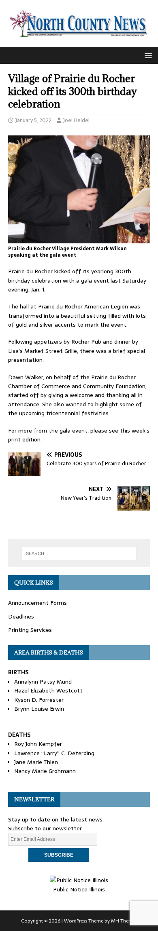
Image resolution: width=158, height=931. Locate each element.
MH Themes (124, 921)
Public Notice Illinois (79, 889)
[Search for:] (79, 553)
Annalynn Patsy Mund (43, 681)
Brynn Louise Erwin (39, 708)
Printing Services (30, 629)
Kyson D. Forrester (39, 699)
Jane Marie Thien (36, 762)
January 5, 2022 (33, 120)
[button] (147, 55)
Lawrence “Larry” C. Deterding (54, 753)
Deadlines (21, 616)
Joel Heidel (76, 120)
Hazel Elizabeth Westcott (48, 690)
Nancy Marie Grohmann (45, 770)
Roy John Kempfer (38, 743)
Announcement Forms (37, 602)
